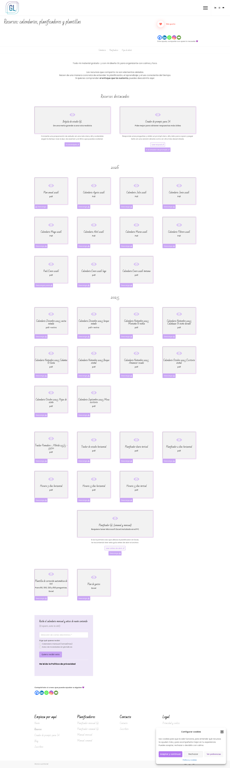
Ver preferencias (214, 754)
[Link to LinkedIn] (215, 8)
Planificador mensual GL (88, 723)
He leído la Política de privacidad (57, 663)
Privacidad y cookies (171, 723)
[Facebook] (160, 37)
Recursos (38, 729)
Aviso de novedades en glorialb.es (57, 647)
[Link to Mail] (223, 8)
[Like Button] (160, 24)
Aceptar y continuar (170, 754)
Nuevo (37, 723)
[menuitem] (204, 8)
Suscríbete (38, 746)
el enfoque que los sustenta (114, 78)
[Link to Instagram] (219, 8)
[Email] (179, 37)
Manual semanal (84, 740)
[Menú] (204, 8)
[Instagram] (174, 37)
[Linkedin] (164, 37)
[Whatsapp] (169, 37)
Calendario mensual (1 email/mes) (57, 644)
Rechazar (193, 754)
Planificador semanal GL (88, 729)
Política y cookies (190, 760)
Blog (36, 741)
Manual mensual (84, 734)
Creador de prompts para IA (46, 735)
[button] (222, 731)
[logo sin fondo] (12, 8)
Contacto (124, 723)
